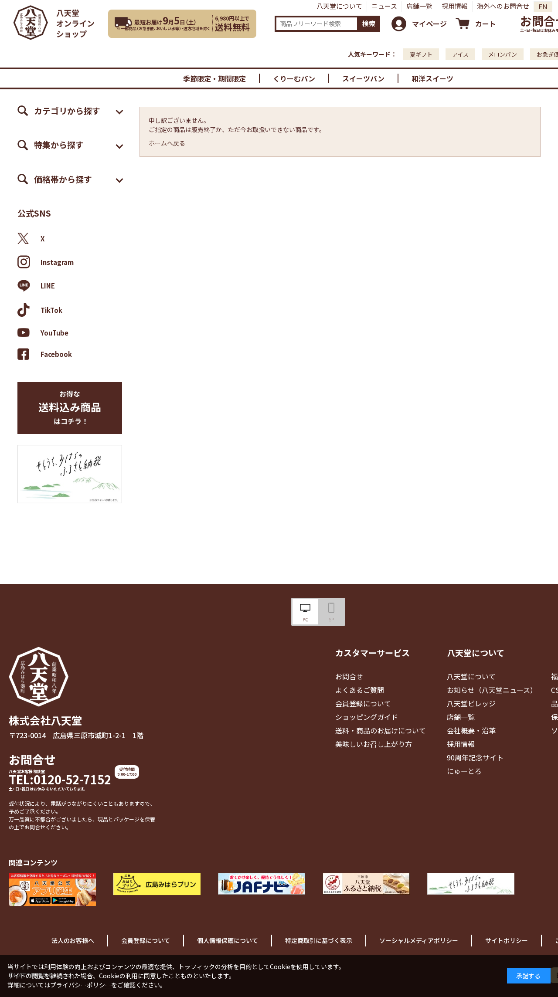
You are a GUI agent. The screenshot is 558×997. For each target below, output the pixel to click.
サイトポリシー (506, 940)
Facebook (56, 354)
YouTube (54, 332)
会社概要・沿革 (471, 730)
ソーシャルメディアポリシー (418, 940)
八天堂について (339, 5)
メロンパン (502, 54)
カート (485, 23)
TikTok (51, 310)
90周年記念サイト (475, 757)
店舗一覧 (419, 5)
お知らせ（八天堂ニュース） (492, 690)
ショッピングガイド (366, 717)
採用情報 (455, 5)
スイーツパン (363, 78)
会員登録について (363, 703)
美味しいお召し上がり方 (373, 744)
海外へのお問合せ (503, 5)
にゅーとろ (464, 771)
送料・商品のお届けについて (380, 730)
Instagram (57, 262)
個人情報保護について (227, 940)
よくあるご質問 (359, 690)
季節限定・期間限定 (214, 78)
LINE (48, 285)
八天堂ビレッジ (471, 703)
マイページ (429, 23)
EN (543, 6)
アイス (460, 54)
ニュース (384, 5)
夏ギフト (421, 54)
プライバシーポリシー (80, 984)
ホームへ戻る (167, 143)
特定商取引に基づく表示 (318, 940)
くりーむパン (294, 78)
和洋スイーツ (432, 78)
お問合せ (32, 759)
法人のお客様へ (72, 940)
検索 (368, 23)
